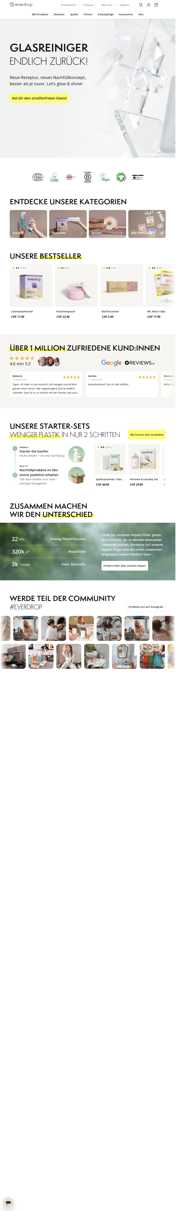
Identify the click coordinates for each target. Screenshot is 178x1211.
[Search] (141, 5)
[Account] (148, 5)
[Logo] (21, 5)
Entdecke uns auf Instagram (146, 606)
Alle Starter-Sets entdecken (147, 434)
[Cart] (156, 5)
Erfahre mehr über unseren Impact (125, 565)
